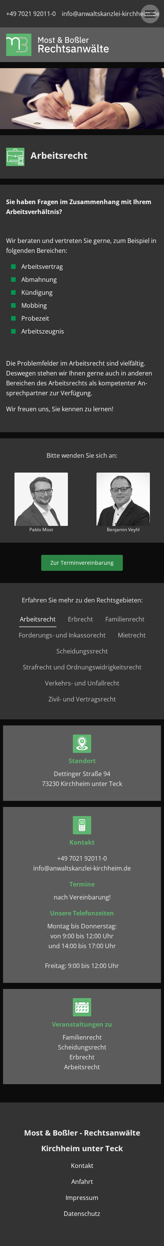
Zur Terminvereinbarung (82, 562)
